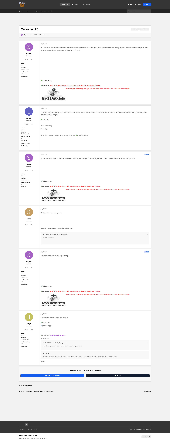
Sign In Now (117, 375)
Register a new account (52, 375)
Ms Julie (25, 346)
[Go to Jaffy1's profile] (29, 317)
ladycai (28, 118)
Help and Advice (44, 35)
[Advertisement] (85, 19)
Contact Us (23, 429)
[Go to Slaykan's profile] (22, 35)
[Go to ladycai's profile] (29, 111)
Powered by (142, 429)
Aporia (25, 140)
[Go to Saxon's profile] (29, 212)
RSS (36, 429)
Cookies (30, 429)
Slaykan (26, 35)
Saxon (29, 219)
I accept (147, 437)
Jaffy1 (29, 324)
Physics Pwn (26, 143)
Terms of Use (43, 438)
